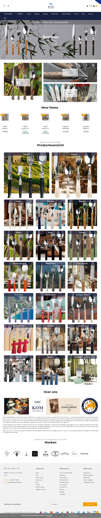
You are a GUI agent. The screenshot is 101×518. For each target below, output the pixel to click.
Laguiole (37, 14)
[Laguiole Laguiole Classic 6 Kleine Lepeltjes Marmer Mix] (66, 117)
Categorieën (8, 14)
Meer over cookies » (73, 515)
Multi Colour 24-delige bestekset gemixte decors (5, 127)
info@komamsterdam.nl (15, 482)
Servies (90, 14)
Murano (45, 14)
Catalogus (62, 494)
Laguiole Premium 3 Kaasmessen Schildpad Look (86, 127)
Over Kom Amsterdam (66, 473)
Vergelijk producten (89, 482)
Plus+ (34, 512)
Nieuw (29, 14)
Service (62, 489)
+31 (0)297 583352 (14, 480)
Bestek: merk (39, 477)
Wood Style (54, 14)
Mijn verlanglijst (88, 480)
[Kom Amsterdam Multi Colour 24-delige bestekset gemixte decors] (5, 117)
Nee (63, 515)
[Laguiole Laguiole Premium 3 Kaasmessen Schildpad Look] (86, 117)
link (55, 430)
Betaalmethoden (64, 482)
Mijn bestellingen (88, 475)
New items (49, 107)
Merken (19, 14)
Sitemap (62, 492)
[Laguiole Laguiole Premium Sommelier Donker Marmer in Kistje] (45, 117)
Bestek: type (39, 480)
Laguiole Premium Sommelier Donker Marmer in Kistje (45, 127)
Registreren (86, 473)
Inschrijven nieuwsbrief (12, 504)
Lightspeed (21, 512)
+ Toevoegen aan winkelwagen (7, 136)
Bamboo (23, 83)
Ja (55, 515)
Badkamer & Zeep (41, 489)
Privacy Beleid (64, 480)
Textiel (76, 14)
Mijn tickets (86, 477)
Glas (83, 14)
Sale (5, 18)
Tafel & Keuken (66, 14)
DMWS (31, 512)
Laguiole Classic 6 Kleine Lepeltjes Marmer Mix (65, 127)
